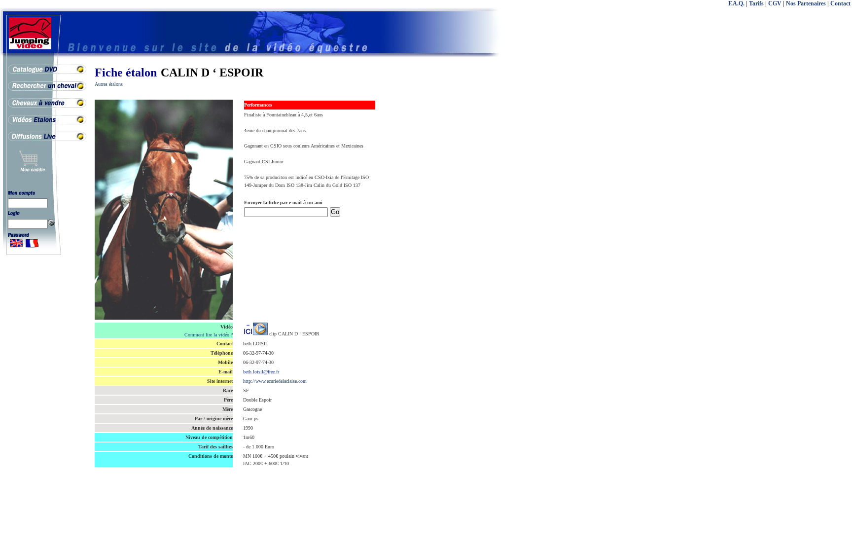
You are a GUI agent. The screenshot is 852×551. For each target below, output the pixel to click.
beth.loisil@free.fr (261, 371)
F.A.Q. (736, 3)
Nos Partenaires (806, 3)
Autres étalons (109, 84)
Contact (840, 3)
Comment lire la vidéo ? (208, 334)
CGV (774, 3)
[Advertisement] (812, 222)
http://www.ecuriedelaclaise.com (275, 381)
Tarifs (756, 3)
